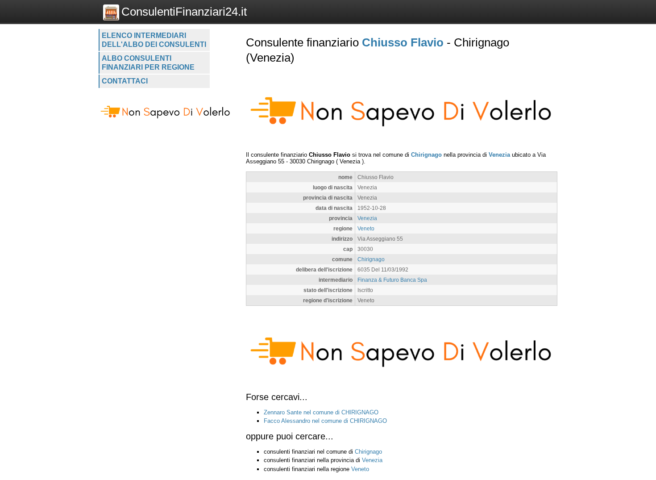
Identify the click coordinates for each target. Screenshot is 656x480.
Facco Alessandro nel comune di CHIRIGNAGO (325, 420)
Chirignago (426, 154)
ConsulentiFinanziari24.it (184, 11)
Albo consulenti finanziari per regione (148, 62)
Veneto (365, 228)
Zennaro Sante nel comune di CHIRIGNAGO (321, 412)
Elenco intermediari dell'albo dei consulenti (154, 40)
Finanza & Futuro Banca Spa (392, 280)
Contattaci (125, 81)
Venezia (499, 154)
